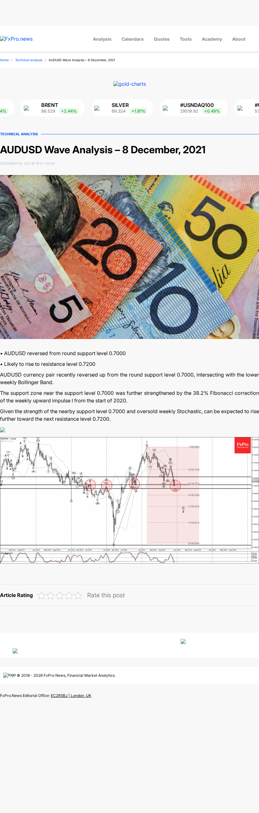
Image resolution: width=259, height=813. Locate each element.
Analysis (102, 39)
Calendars (133, 39)
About (238, 39)
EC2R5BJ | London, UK (71, 695)
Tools (186, 39)
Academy (212, 39)
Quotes (162, 39)
